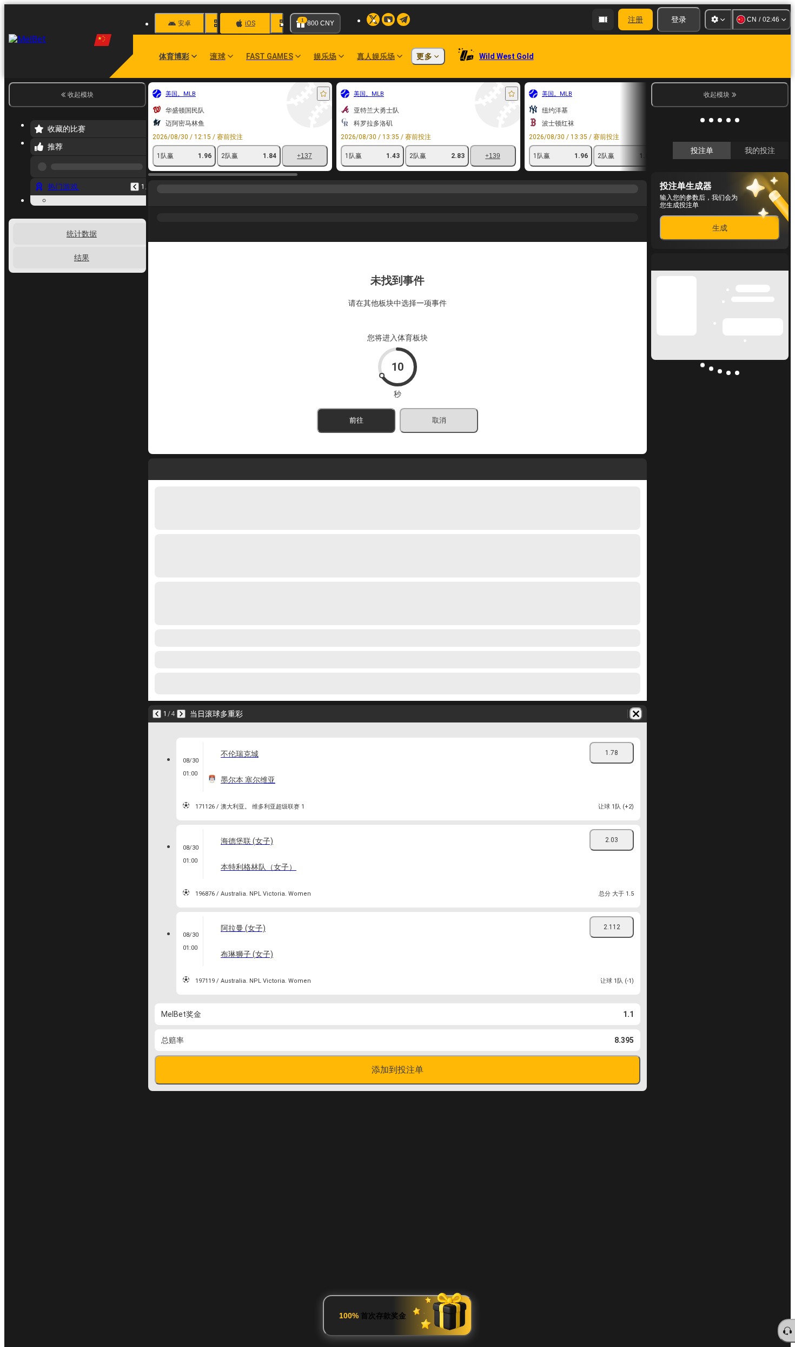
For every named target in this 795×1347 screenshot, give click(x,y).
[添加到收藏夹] (323, 94)
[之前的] (134, 182)
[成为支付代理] (603, 19)
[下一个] (181, 713)
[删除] (636, 713)
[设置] (718, 19)
